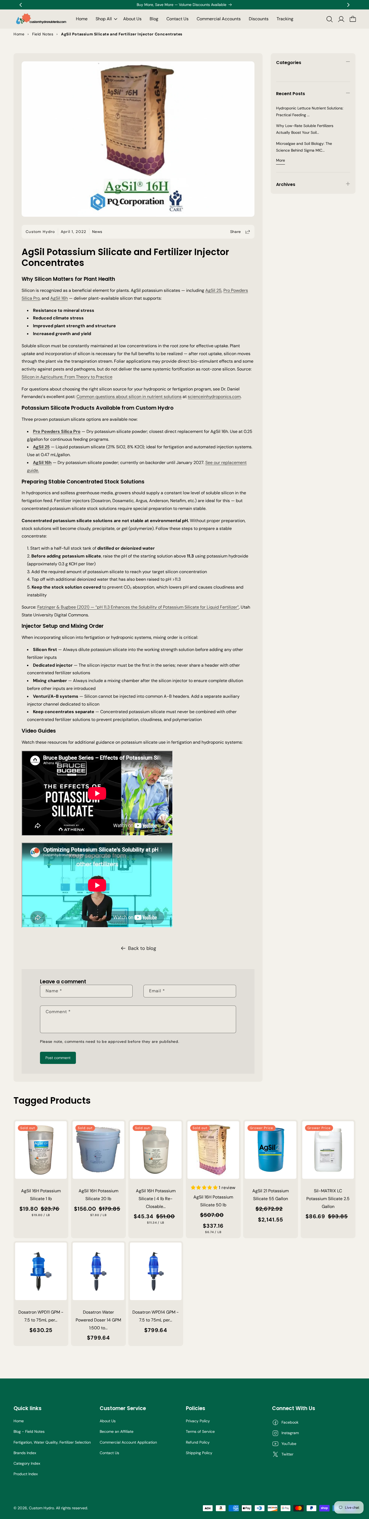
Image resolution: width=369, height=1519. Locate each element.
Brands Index (25, 1452)
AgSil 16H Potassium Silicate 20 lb (98, 1194)
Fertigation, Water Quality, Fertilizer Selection (52, 1442)
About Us (108, 1420)
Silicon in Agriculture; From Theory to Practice (67, 377)
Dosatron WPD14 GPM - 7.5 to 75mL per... (155, 1316)
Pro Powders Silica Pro (56, 431)
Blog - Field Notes (29, 1431)
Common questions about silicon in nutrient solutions (129, 396)
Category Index (27, 1463)
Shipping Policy (199, 1452)
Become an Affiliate (116, 1431)
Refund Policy (198, 1442)
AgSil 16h (59, 298)
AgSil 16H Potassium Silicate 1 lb (41, 1194)
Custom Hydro (41, 1507)
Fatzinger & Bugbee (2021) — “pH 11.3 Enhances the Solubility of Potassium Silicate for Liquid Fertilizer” (138, 607)
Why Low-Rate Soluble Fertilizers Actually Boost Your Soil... (304, 129)
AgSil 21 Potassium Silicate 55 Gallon (270, 1194)
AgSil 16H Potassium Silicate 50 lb (213, 1201)
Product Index (26, 1473)
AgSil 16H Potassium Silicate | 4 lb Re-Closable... (156, 1198)
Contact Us (109, 1452)
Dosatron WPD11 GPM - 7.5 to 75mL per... (40, 1316)
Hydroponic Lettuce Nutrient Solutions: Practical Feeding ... (309, 111)
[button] (105, 19)
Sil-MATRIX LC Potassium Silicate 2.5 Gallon (328, 1198)
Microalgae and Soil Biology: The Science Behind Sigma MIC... (304, 147)
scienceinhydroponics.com (214, 396)
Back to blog (142, 948)
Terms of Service (200, 1431)
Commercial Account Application (128, 1442)
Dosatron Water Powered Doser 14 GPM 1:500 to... (98, 1320)
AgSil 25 (213, 290)
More (280, 160)
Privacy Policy (198, 1420)
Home (19, 1420)
